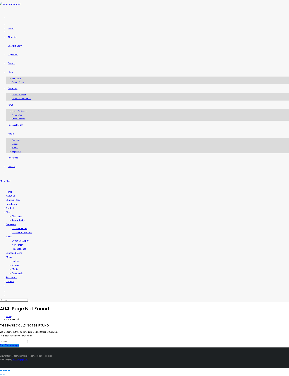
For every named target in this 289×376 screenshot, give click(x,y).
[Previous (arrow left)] (1, 374)
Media (9, 257)
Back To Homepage (9, 345)
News (9, 236)
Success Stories (14, 253)
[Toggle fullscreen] (4, 370)
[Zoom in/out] (1, 370)
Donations (11, 224)
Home (9, 191)
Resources (11, 277)
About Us (10, 196)
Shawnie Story (13, 200)
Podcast (16, 261)
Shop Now (17, 216)
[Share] (6, 370)
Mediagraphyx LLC (20, 359)
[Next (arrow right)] (4, 374)
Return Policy (18, 220)
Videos (15, 265)
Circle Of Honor (19, 228)
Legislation (11, 204)
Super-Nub (17, 273)
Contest (10, 208)
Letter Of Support (20, 240)
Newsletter (17, 244)
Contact (10, 281)
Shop (8, 212)
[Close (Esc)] (9, 370)
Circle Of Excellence (22, 232)
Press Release (19, 249)
